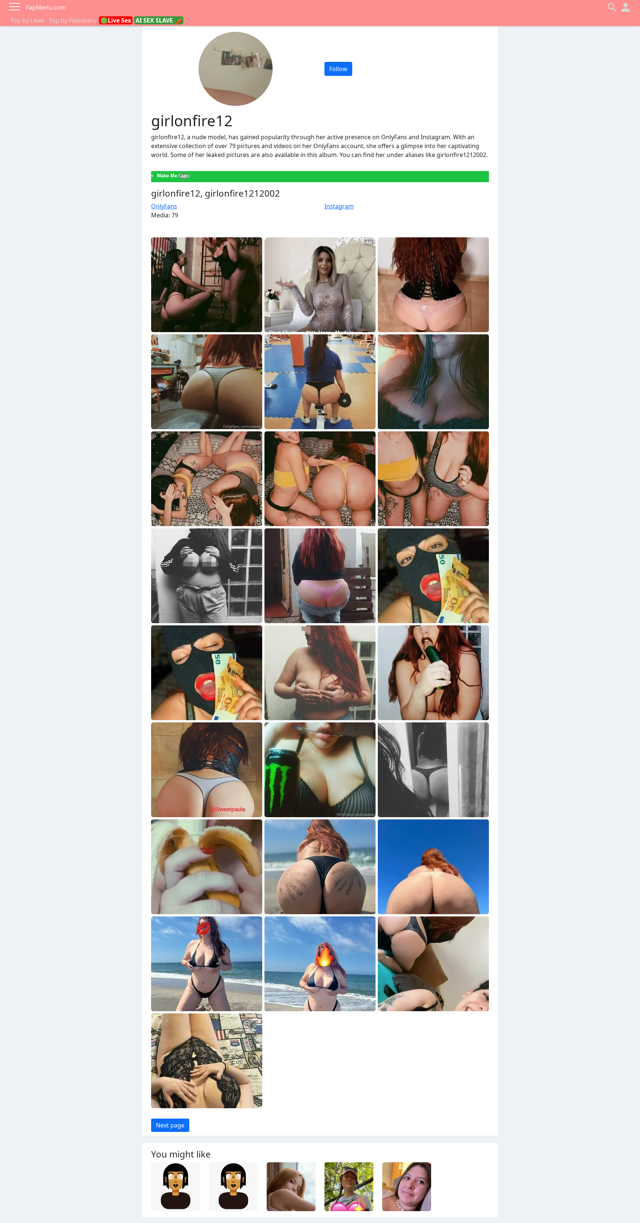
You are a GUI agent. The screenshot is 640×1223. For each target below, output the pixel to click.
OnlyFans (164, 206)
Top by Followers (72, 20)
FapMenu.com (46, 7)
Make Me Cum (173, 175)
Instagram (339, 206)
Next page (170, 1125)
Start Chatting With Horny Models (311, 332)
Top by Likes (27, 20)
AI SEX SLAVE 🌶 (159, 20)
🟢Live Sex (115, 20)
